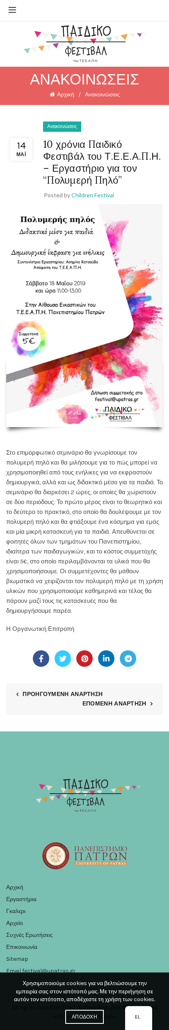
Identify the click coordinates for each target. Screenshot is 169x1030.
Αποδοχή (84, 1017)
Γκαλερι (15, 911)
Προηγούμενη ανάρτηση (63, 694)
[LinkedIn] (106, 658)
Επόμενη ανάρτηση (114, 703)
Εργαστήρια (21, 899)
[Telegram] (128, 658)
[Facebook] (41, 658)
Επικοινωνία (21, 947)
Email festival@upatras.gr (40, 970)
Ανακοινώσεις (102, 94)
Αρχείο (14, 923)
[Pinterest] (84, 658)
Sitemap (17, 958)
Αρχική (65, 94)
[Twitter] (63, 658)
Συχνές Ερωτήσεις (29, 935)
